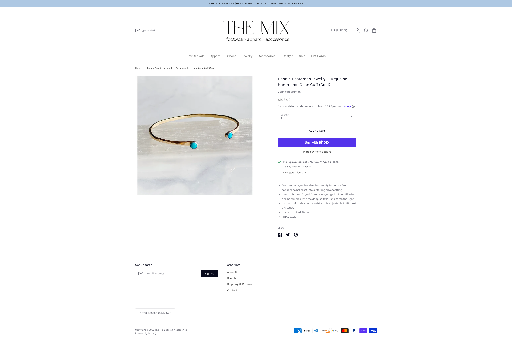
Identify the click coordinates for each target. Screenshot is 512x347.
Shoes (231, 56)
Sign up (209, 273)
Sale (302, 56)
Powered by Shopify (146, 333)
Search (231, 278)
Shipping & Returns (239, 284)
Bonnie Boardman (289, 91)
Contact (232, 290)
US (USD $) (339, 30)
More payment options (317, 151)
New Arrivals (195, 56)
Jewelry (247, 56)
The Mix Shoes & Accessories (171, 329)
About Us (232, 272)
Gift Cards (318, 56)
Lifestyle (287, 56)
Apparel (215, 56)
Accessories (266, 56)
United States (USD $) (153, 313)
